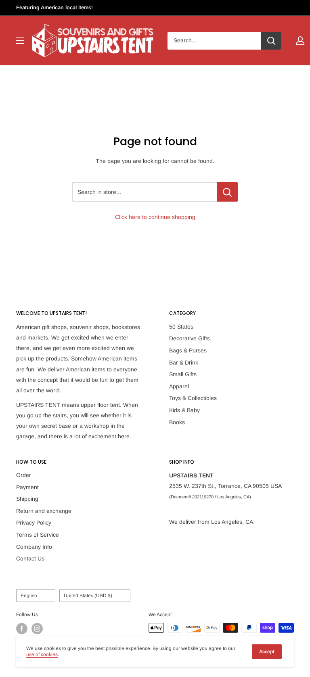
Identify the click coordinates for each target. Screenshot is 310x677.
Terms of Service (37, 534)
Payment (27, 487)
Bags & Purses (188, 350)
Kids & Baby (184, 410)
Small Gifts (183, 374)
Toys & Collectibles (193, 398)
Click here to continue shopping (155, 217)
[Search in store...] (227, 192)
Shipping (27, 499)
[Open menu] (20, 40)
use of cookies (42, 654)
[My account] (300, 40)
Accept (266, 651)
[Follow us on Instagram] (37, 628)
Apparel (179, 386)
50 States (181, 326)
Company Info (34, 547)
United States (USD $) (88, 595)
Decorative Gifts (189, 338)
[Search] (271, 41)
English (29, 595)
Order (23, 475)
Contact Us (30, 558)
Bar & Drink (183, 362)
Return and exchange (43, 511)
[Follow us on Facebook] (21, 628)
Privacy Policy (33, 522)
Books (177, 422)
